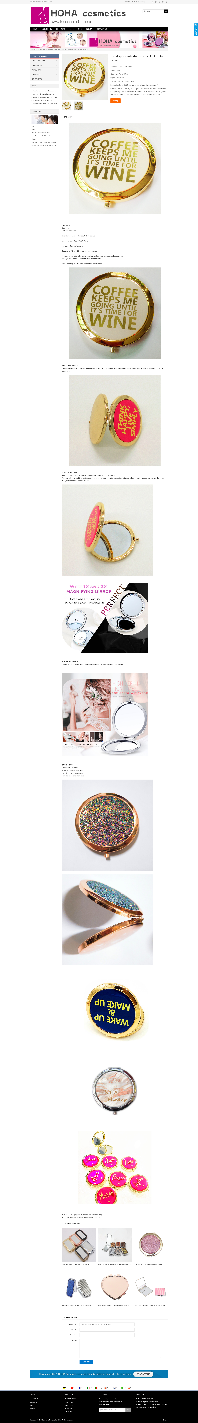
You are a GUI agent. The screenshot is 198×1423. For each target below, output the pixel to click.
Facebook (149, 2)
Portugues (100, 1388)
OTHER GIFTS (37, 79)
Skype (166, 2)
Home (35, 29)
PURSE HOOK (36, 70)
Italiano (92, 1388)
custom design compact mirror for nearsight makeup (83, 1217)
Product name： (74, 1324)
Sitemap (32, 1408)
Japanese (110, 1388)
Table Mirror (36, 74)
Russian (132, 1388)
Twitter (152, 2)
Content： (75, 1340)
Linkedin (159, 2)
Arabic (125, 1388)
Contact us (102, 29)
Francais (84, 1388)
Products (60, 29)
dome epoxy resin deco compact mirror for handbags (86, 1215)
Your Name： (74, 1329)
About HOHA (47, 29)
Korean (118, 1388)
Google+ (156, 2)
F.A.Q (80, 29)
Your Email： (74, 1335)
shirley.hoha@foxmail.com (44, 136)
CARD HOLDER (37, 65)
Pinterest (162, 2)
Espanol (76, 1388)
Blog (72, 29)
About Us (127, 2)
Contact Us (135, 2)
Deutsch (68, 1388)
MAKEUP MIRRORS (54, 49)
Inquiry (142, 2)
